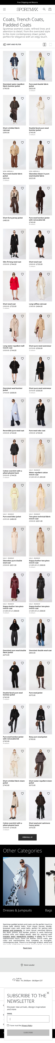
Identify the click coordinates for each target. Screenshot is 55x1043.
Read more (27, 948)
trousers (6, 936)
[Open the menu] (4, 9)
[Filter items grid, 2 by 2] (44, 44)
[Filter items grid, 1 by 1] (50, 44)
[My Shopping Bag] (50, 9)
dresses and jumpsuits (12, 930)
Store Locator (29, 965)
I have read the (20, 1026)
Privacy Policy (27, 1025)
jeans (13, 936)
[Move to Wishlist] (22, 54)
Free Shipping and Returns (27, 2)
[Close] (48, 992)
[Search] (44, 9)
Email (9, 1014)
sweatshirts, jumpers (25, 936)
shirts (39, 936)
